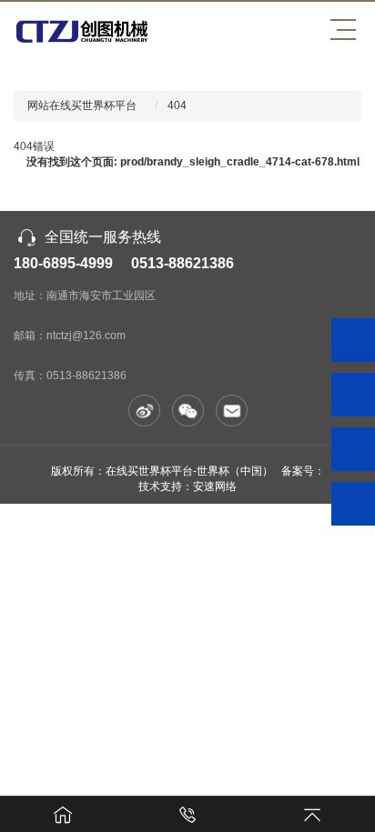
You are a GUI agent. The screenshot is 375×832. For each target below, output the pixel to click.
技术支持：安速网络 (187, 486)
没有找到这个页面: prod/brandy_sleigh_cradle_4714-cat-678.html (193, 161)
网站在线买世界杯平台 (82, 105)
